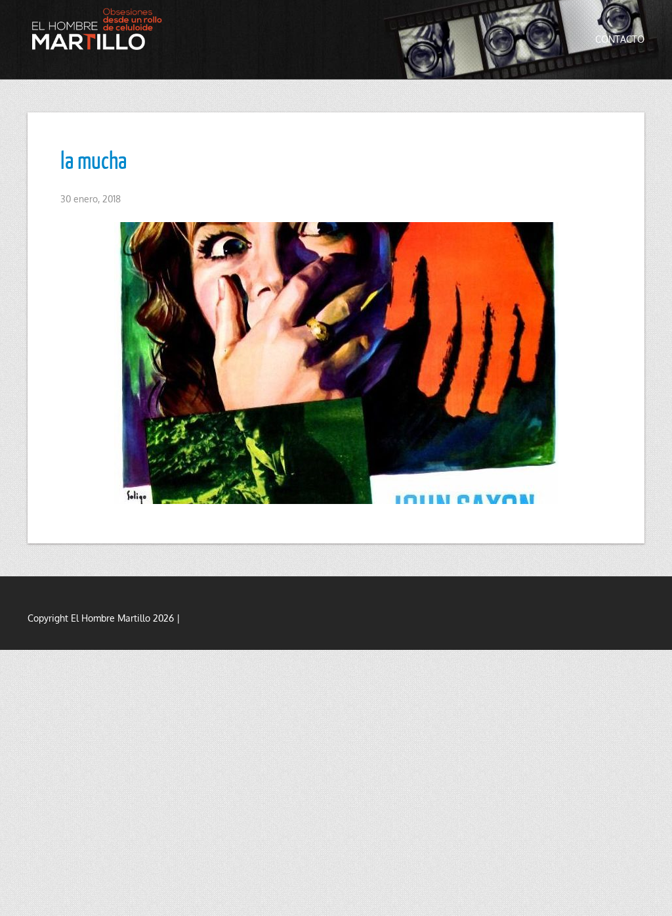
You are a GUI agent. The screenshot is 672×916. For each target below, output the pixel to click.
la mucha (93, 159)
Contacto (619, 39)
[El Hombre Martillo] (100, 29)
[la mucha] (336, 363)
